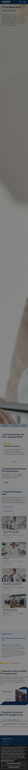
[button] (14, 761)
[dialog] (14, 757)
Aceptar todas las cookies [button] (14, 763)
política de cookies (13, 759)
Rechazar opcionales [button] (14, 767)
